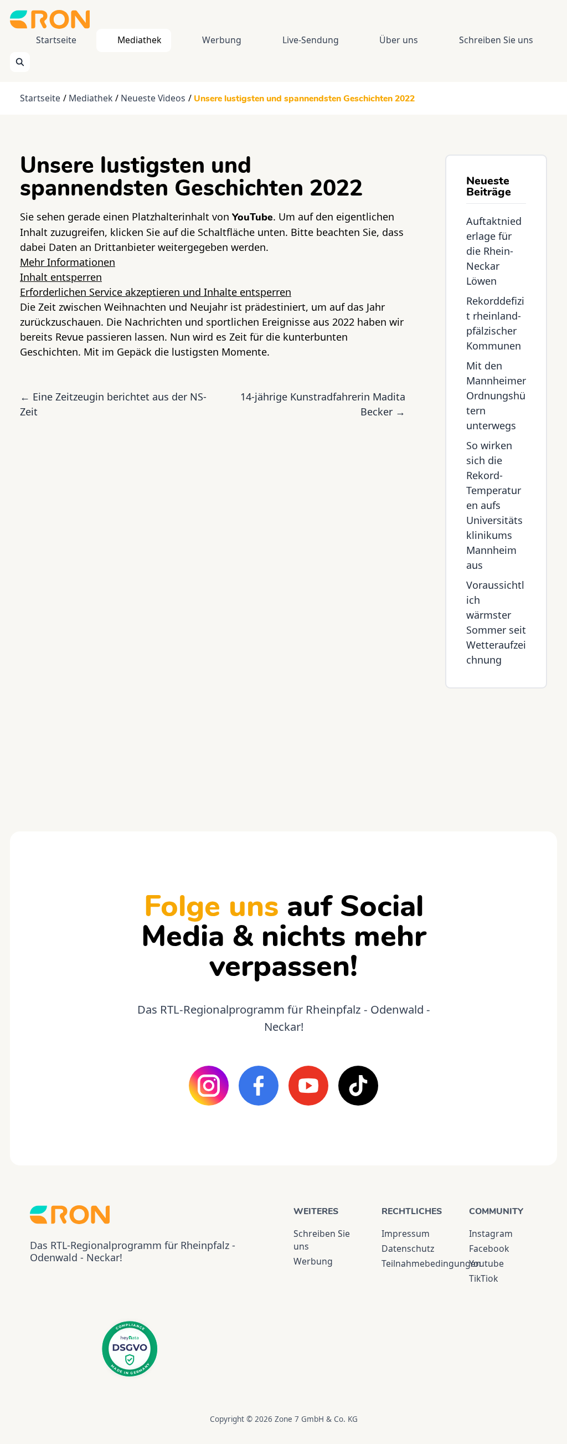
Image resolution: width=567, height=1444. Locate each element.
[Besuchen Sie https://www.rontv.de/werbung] (496, 750)
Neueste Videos (153, 98)
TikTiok (483, 1278)
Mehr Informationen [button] (67, 262)
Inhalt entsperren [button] (61, 277)
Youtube (486, 1263)
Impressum (406, 1233)
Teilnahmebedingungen (416, 1263)
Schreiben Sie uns (496, 40)
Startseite (56, 40)
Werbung (221, 40)
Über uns (398, 40)
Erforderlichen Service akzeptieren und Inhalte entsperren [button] (155, 292)
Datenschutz (408, 1248)
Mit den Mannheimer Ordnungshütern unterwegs (496, 395)
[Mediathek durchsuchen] (20, 62)
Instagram (491, 1233)
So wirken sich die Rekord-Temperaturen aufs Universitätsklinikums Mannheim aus (494, 505)
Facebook (489, 1248)
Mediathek (139, 40)
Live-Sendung (310, 40)
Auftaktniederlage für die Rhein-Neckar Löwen (494, 250)
